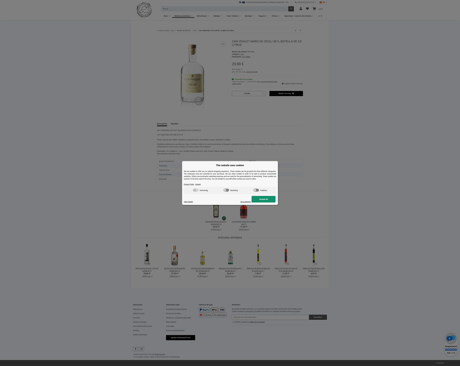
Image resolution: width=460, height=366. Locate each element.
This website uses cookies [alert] (230, 165)
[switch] (195, 190)
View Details (188, 202)
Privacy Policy (189, 184)
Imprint (198, 184)
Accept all (263, 199)
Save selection (245, 202)
